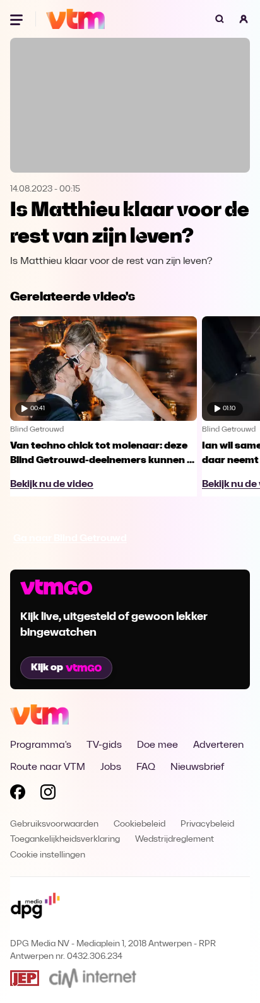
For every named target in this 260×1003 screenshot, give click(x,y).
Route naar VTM (47, 767)
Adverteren (218, 745)
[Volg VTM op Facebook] (17, 794)
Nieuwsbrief (197, 767)
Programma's (40, 745)
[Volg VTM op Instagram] (48, 794)
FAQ (145, 767)
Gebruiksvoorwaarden (54, 824)
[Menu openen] (17, 18)
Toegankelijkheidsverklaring (65, 839)
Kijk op (47, 668)
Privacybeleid (207, 824)
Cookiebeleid (139, 824)
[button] (243, 19)
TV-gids (104, 745)
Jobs (110, 767)
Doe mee (157, 745)
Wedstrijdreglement (174, 839)
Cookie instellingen (47, 855)
